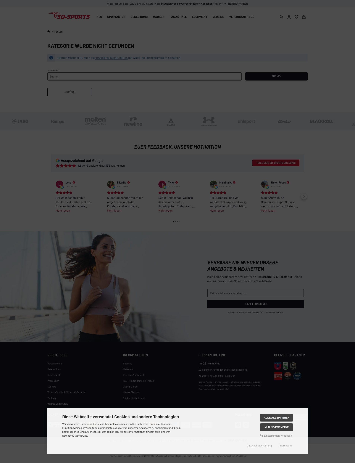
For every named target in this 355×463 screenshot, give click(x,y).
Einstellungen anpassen (277, 435)
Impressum (285, 445)
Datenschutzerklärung (259, 445)
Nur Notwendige (276, 427)
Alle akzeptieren (276, 417)
